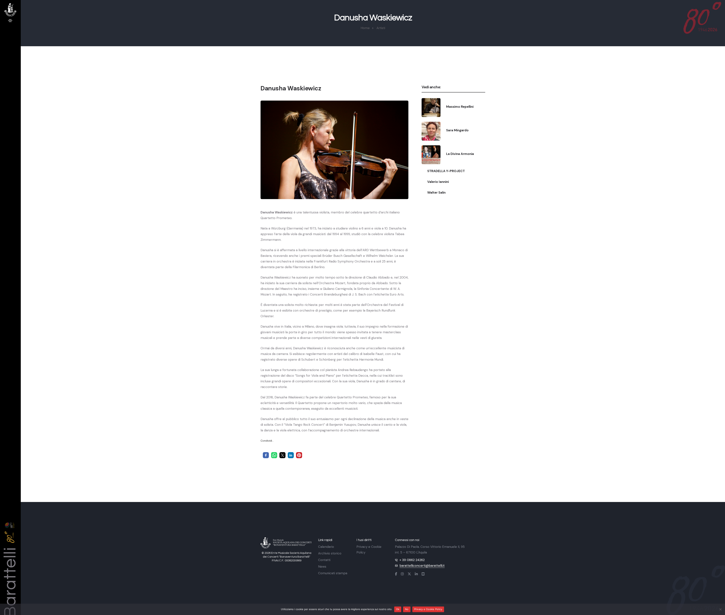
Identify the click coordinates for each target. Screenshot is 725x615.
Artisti (380, 28)
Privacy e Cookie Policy (428, 609)
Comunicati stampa (332, 573)
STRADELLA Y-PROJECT (446, 171)
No (407, 609)
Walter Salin (436, 192)
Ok (398, 609)
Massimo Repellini (460, 107)
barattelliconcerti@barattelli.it (422, 565)
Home (365, 28)
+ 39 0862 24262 (412, 560)
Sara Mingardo (457, 130)
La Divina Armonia (460, 154)
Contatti (324, 560)
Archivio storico (329, 553)
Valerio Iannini (438, 182)
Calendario (326, 547)
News (322, 566)
